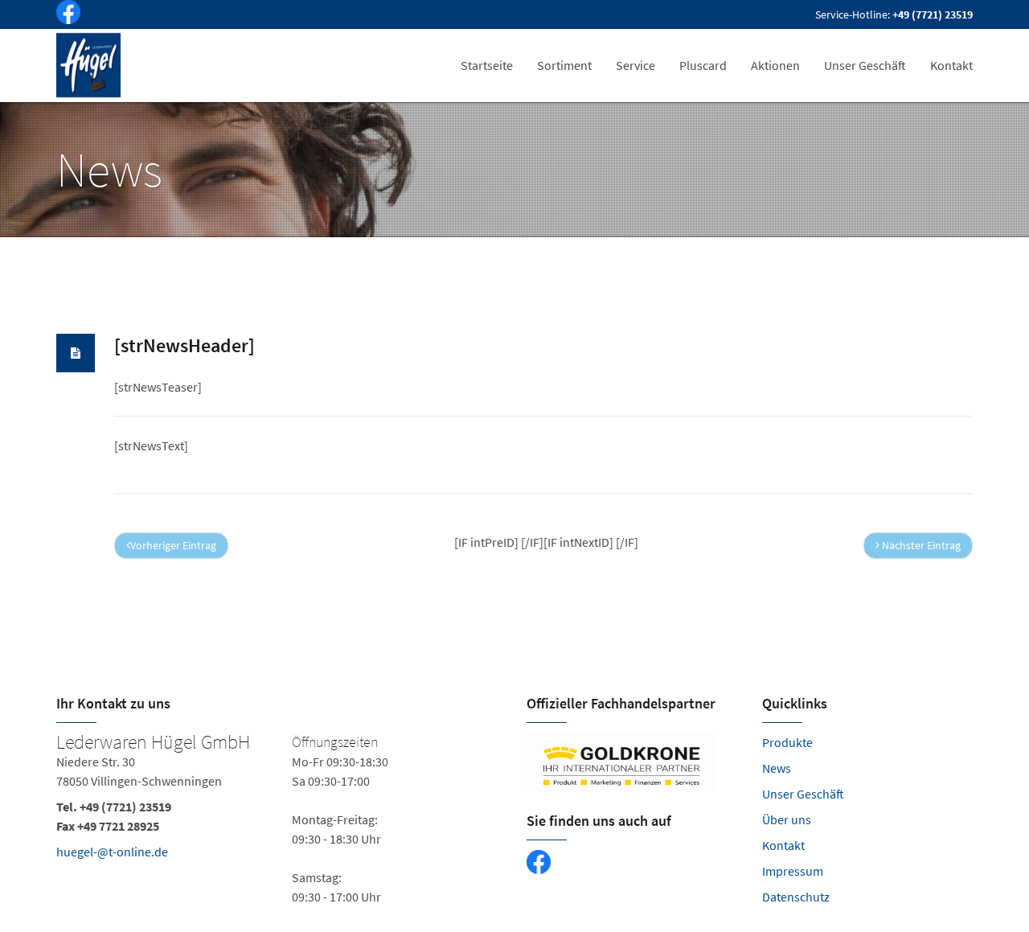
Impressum (792, 871)
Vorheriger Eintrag (173, 545)
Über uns (786, 819)
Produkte (787, 742)
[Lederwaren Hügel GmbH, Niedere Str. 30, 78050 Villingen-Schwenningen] (279, 819)
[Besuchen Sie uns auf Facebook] (65, 14)
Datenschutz (796, 897)
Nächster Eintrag (920, 545)
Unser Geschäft (803, 794)
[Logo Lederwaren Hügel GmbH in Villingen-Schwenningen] (90, 65)
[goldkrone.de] (632, 762)
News (776, 768)
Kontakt (783, 845)
